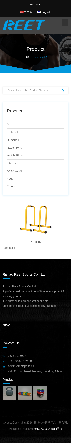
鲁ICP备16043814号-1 (48, 428)
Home (27, 57)
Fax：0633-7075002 (20, 361)
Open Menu (65, 22)
